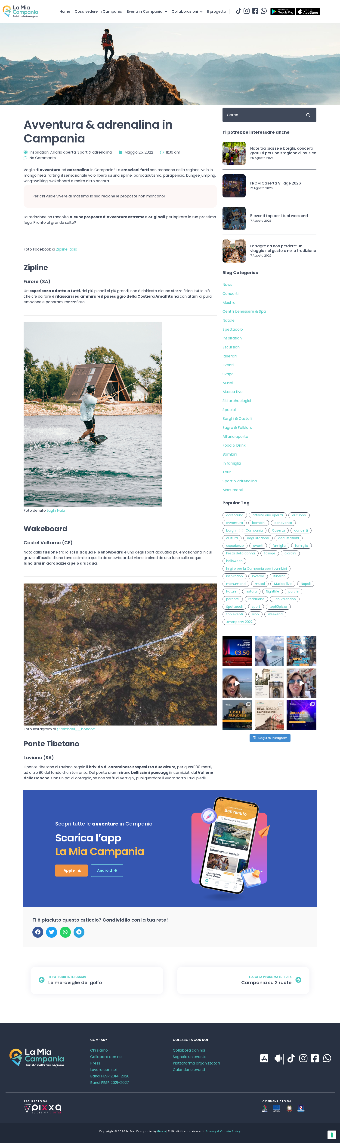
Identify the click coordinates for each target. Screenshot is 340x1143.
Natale (229, 320)
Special (229, 409)
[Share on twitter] (51, 932)
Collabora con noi (106, 1056)
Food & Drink (234, 445)
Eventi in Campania (145, 11)
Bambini (230, 454)
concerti (301, 530)
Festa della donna (240, 553)
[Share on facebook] (37, 932)
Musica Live (233, 391)
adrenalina (234, 515)
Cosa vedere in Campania (98, 11)
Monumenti (233, 490)
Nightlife (272, 591)
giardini (290, 553)
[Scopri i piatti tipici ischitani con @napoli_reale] (269, 651)
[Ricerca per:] (260, 115)
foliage (269, 553)
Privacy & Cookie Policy (223, 1131)
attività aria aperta (268, 515)
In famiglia (232, 463)
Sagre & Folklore (237, 427)
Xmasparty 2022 (239, 622)
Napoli (306, 583)
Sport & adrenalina (94, 152)
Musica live (283, 583)
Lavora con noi (103, 1069)
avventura (234, 522)
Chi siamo (99, 1050)
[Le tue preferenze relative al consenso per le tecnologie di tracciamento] (332, 1135)
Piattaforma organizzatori (196, 1063)
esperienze (235, 545)
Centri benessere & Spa (244, 311)
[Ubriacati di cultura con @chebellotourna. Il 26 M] (301, 651)
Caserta (278, 530)
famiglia (279, 545)
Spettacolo (233, 329)
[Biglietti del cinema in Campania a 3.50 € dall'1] (237, 651)
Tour (227, 472)
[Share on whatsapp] (65, 932)
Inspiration (39, 152)
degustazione (258, 538)
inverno (258, 576)
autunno (299, 515)
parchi (293, 591)
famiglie (301, 545)
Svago (228, 374)
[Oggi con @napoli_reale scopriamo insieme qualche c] (301, 683)
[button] (71, 871)
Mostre (229, 302)
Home (65, 11)
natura (251, 591)
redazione (256, 599)
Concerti (230, 293)
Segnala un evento (190, 1056)
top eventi (234, 614)
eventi (258, 545)
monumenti (236, 583)
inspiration (234, 576)
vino (255, 614)
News (227, 284)
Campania (254, 530)
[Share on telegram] (79, 932)
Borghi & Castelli (237, 418)
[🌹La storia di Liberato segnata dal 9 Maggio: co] (301, 715)
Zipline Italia (66, 249)
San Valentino (285, 599)
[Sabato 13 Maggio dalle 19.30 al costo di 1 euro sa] (269, 715)
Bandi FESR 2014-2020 (110, 1076)
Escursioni (231, 347)
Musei (228, 383)
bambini (258, 522)
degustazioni (288, 538)
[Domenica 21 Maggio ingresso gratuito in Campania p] (269, 683)
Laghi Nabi (56, 510)
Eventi (228, 365)
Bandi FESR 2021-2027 (109, 1082)
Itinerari (230, 356)
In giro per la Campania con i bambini (256, 568)
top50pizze (278, 606)
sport (256, 606)
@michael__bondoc (76, 729)
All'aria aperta (63, 152)
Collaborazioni (185, 11)
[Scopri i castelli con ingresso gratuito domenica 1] (237, 715)
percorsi (232, 599)
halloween (234, 561)
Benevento (283, 522)
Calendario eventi (189, 1069)
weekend (275, 614)
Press (95, 1063)
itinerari (279, 576)
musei (260, 583)
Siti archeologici (237, 400)
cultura (232, 538)
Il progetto (216, 11)
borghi (231, 530)
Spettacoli (234, 606)
